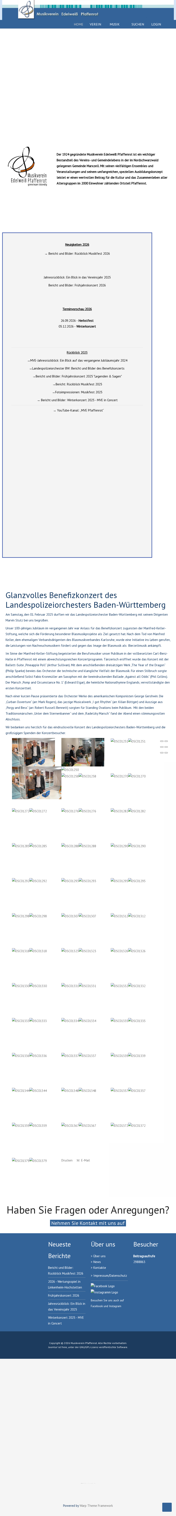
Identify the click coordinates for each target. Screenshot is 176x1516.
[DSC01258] (78, 776)
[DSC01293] (78, 881)
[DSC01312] (128, 916)
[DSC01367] (78, 1125)
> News (96, 1262)
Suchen (137, 24)
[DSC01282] (128, 811)
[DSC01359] (29, 1125)
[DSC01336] (29, 1055)
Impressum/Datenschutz (110, 1276)
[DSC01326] (128, 951)
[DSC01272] (29, 811)
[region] (88, 88)
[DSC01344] (29, 1090)
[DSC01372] (128, 1125)
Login (156, 24)
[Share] (166, 741)
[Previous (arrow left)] (162, 752)
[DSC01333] (29, 1020)
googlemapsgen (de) (85, 1483)
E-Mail (85, 1160)
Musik (115, 24)
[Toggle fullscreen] (162, 747)
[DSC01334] (78, 1020)
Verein (95, 24)
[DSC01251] (128, 741)
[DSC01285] (29, 846)
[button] (6, 87)
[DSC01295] (128, 881)
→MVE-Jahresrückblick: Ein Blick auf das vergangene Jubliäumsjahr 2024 (77, 360)
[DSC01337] (78, 1055)
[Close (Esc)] (162, 741)
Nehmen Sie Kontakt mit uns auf (88, 1223)
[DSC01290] (128, 846)
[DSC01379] (29, 1160)
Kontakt (98, 1268)
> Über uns (98, 1256)
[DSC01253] (29, 776)
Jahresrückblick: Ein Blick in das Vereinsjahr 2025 (77, 277)
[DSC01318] (29, 951)
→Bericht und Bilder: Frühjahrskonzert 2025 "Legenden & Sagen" (77, 376)
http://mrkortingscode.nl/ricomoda (91, 1483)
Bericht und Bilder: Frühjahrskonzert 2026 (77, 285)
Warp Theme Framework (96, 1506)
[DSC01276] (78, 811)
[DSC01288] (78, 846)
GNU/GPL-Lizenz (88, 1347)
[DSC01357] (128, 1090)
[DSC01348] (78, 1090)
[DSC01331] (78, 985)
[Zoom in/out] (166, 747)
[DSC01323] (78, 951)
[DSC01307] (78, 916)
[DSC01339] (128, 1055)
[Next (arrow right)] (166, 752)
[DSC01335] (128, 1020)
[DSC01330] (29, 985)
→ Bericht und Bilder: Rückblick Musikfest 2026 (77, 253)
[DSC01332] (128, 985)
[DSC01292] (29, 881)
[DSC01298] (29, 916)
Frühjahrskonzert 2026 (63, 1295)
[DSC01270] (128, 776)
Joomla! (53, 1347)
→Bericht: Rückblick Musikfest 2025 (77, 384)
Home (78, 24)
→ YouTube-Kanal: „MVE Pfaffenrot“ (78, 410)
